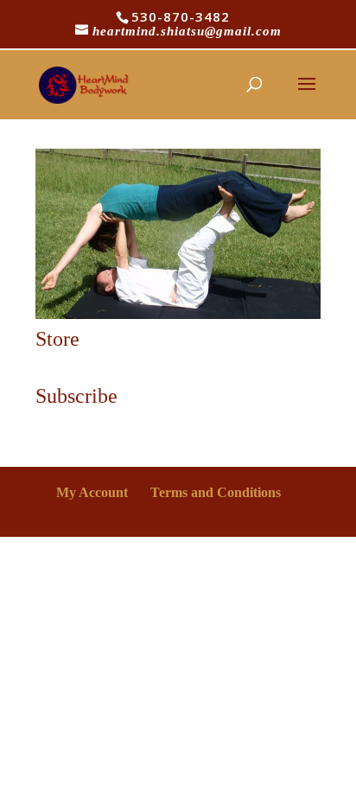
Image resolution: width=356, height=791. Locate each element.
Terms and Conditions (215, 492)
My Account (92, 492)
